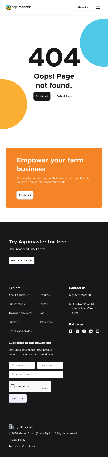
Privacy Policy (17, 440)
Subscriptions (17, 304)
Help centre (82, 7)
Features (44, 295)
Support (13, 322)
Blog (41, 313)
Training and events (20, 313)
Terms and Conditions (22, 446)
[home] (19, 7)
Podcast (43, 304)
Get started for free (21, 260)
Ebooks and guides (20, 331)
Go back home (64, 96)
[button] (98, 7)
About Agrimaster (19, 295)
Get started (42, 96)
